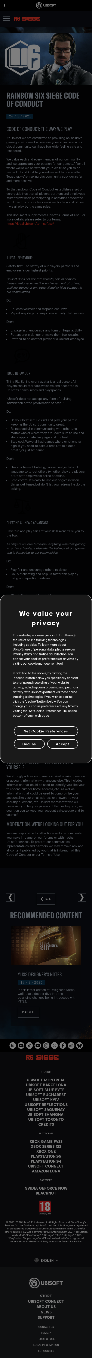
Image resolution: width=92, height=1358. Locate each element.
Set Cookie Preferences (46, 731)
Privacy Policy (22, 654)
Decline (29, 744)
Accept (63, 744)
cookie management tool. (45, 663)
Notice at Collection (53, 654)
